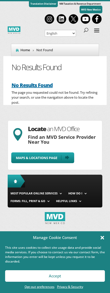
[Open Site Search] (86, 30)
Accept (55, 275)
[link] (49, 23)
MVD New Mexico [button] (91, 9)
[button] (102, 237)
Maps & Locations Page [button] (36, 157)
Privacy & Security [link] (70, 287)
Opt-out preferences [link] (39, 287)
